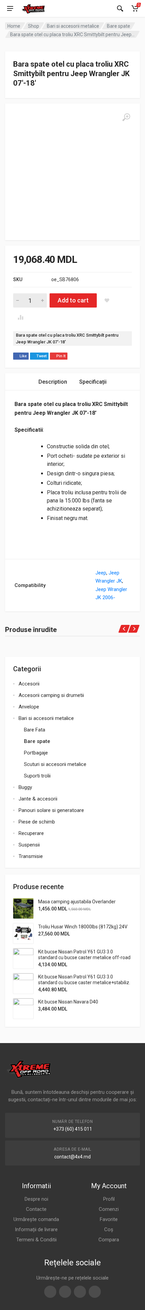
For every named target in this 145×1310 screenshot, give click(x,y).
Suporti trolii (37, 776)
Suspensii (29, 845)
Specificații (93, 382)
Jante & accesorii (38, 799)
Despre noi (36, 1199)
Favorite (109, 1219)
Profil (109, 1199)
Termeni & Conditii (36, 1240)
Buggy (25, 787)
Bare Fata (34, 730)
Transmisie (31, 856)
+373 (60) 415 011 (72, 1129)
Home (13, 26)
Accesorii (29, 684)
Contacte (36, 1209)
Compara (108, 1240)
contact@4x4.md (72, 1156)
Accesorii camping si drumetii (51, 695)
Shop (33, 26)
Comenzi (109, 1209)
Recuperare (31, 833)
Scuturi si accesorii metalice (55, 764)
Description (52, 382)
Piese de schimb (37, 822)
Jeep (100, 573)
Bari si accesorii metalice (73, 26)
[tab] (52, 381)
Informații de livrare (36, 1229)
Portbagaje (36, 753)
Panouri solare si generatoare (51, 810)
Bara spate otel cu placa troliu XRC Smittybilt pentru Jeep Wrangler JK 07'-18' (67, 338)
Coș (108, 1229)
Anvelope (29, 707)
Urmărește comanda (36, 1219)
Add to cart (73, 300)
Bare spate (118, 26)
